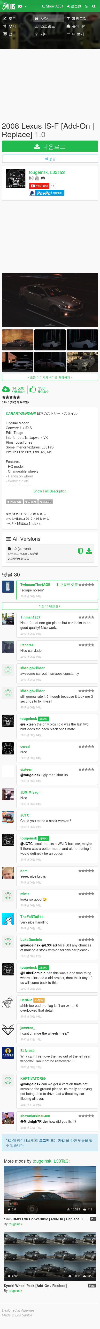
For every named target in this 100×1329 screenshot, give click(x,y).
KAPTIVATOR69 (33, 1078)
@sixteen (28, 724)
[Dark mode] (86, 6)
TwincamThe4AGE (35, 584)
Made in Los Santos (17, 1315)
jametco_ (27, 1027)
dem (23, 870)
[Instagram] (31, 177)
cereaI (25, 746)
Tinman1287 (30, 617)
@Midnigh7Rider (34, 1121)
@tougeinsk (30, 774)
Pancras (27, 644)
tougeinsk (28, 718)
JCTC (24, 815)
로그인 (44, 1140)
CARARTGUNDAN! (21, 413)
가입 (61, 1140)
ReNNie (26, 999)
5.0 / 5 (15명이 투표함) (15, 402)
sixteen (26, 769)
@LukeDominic (33, 972)
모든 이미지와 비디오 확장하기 (50, 377)
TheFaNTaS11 (31, 916)
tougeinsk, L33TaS (47, 172)
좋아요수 (43, 391)
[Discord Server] (43, 177)
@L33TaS (49, 945)
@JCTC (26, 843)
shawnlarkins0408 (35, 1115)
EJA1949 (27, 1050)
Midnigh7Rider (32, 667)
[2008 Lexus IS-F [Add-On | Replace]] (50, 300)
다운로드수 (18, 391)
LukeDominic (31, 939)
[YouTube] (37, 177)
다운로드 (53, 146)
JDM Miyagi (29, 792)
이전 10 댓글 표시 (50, 606)
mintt (24, 893)
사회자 (39, 1000)
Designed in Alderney (18, 1310)
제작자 (43, 719)
